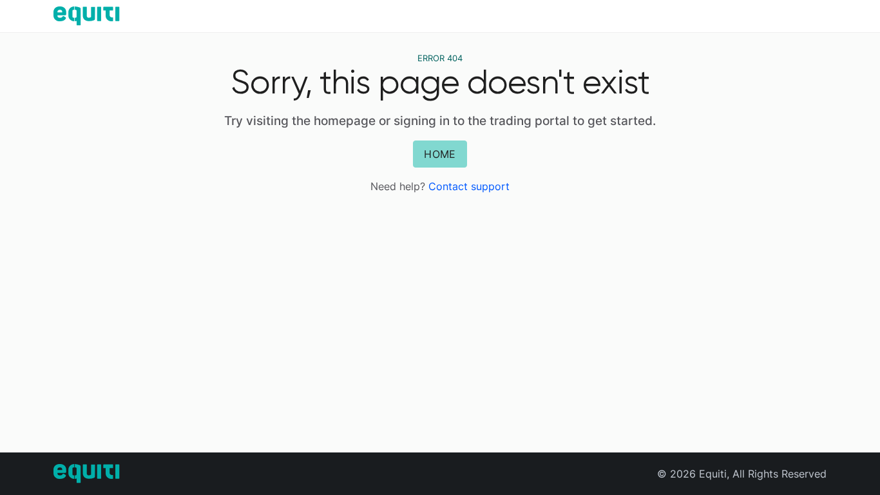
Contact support (469, 186)
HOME (439, 154)
